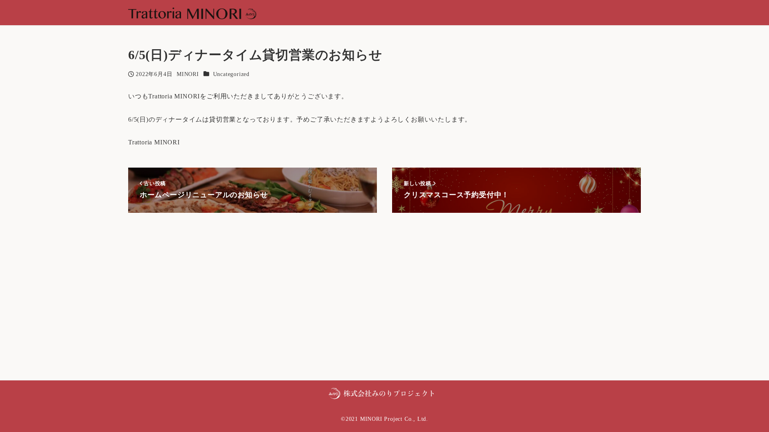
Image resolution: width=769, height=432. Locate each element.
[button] (384, 392)
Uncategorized (231, 74)
